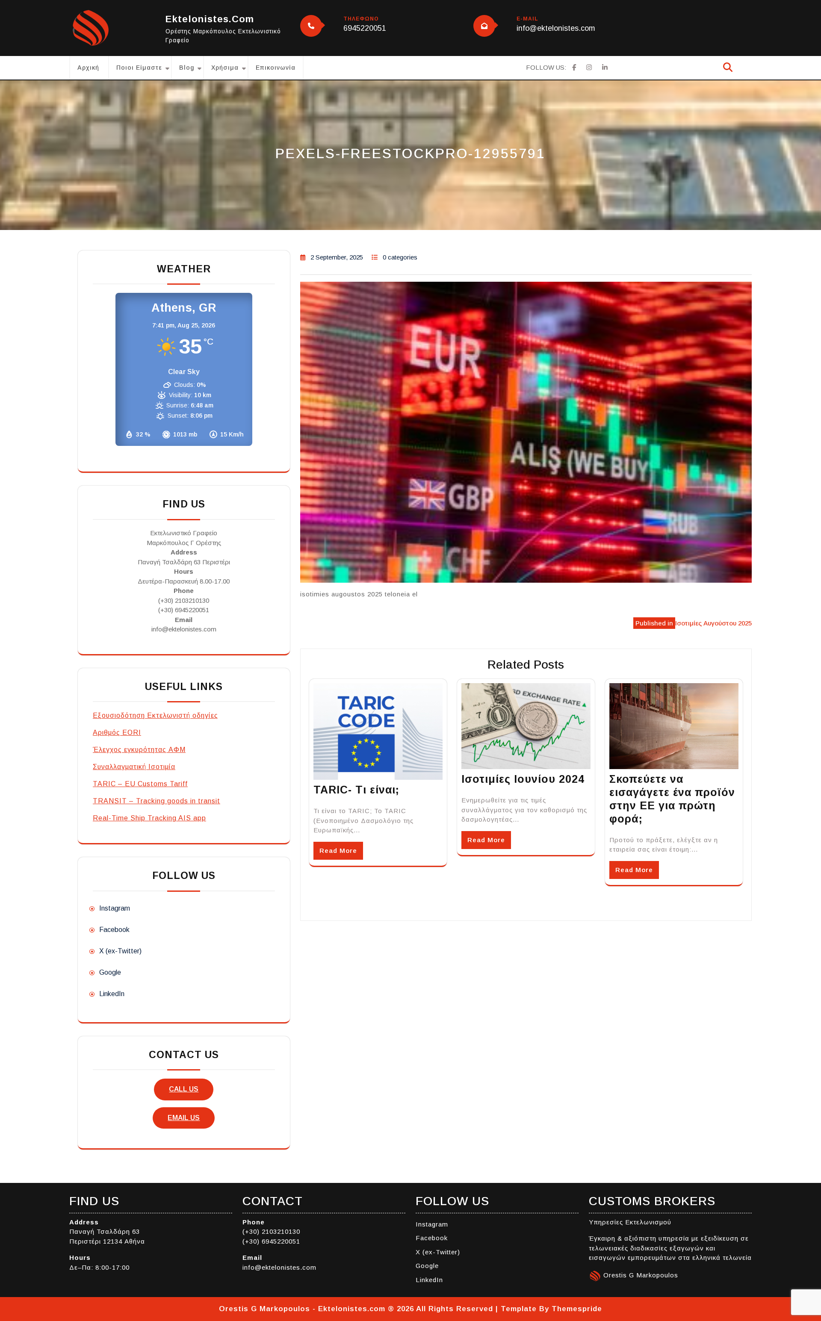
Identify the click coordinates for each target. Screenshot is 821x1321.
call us (183, 1089)
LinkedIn (111, 993)
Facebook (114, 929)
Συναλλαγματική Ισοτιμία (134, 766)
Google (110, 972)
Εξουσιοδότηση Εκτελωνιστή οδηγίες (155, 715)
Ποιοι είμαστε (139, 67)
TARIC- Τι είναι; (356, 790)
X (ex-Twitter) (120, 951)
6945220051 (364, 28)
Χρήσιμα (225, 67)
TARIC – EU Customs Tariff (140, 783)
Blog (186, 67)
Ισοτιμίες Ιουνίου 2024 (523, 779)
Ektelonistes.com (209, 19)
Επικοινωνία (275, 67)
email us (184, 1117)
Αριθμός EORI (117, 732)
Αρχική (88, 67)
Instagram (114, 908)
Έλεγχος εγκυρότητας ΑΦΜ (139, 749)
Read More (338, 850)
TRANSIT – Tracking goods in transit (156, 801)
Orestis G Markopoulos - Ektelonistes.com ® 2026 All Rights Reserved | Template (378, 1309)
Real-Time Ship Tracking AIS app (149, 818)
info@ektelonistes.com (556, 28)
